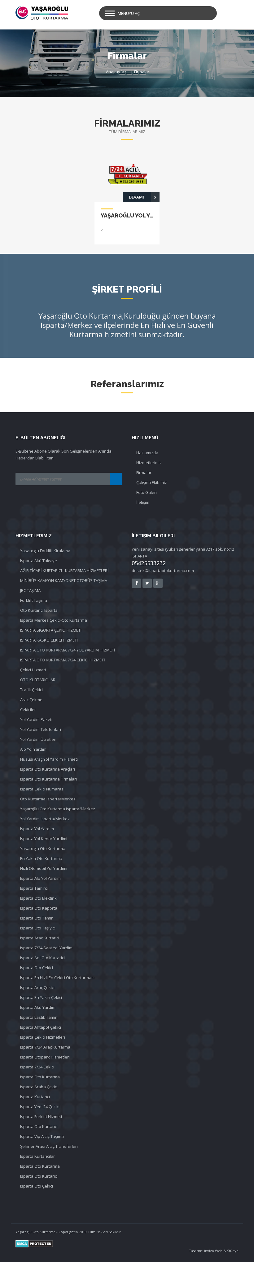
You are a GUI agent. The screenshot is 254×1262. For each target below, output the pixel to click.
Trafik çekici (31, 689)
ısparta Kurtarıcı (35, 1096)
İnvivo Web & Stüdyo (221, 1250)
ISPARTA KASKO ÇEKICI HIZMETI (49, 640)
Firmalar (141, 71)
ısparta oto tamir (36, 918)
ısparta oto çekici (36, 967)
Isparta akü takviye (38, 560)
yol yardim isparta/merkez (45, 818)
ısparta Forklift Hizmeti (41, 1116)
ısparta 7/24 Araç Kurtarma (45, 1047)
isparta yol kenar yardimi (43, 838)
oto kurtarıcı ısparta (39, 610)
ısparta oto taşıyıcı (37, 928)
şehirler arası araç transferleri (49, 1146)
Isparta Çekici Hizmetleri (42, 1037)
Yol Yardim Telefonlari (40, 729)
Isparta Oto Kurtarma (40, 1077)
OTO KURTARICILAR (37, 679)
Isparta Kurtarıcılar (37, 1156)
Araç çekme (31, 699)
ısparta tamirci (34, 888)
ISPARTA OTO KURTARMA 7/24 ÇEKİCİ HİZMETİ (62, 660)
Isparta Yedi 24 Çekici (39, 1106)
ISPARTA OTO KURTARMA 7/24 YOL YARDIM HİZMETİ (67, 650)
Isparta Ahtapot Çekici (40, 1027)
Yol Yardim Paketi (36, 719)
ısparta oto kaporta (38, 908)
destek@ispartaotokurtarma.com (163, 570)
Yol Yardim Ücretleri (38, 739)
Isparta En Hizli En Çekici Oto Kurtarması (57, 977)
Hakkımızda (147, 452)
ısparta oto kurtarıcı (39, 1176)
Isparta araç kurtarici (39, 938)
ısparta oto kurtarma (40, 1166)
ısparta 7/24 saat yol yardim (46, 948)
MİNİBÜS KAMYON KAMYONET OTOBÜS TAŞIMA (63, 580)
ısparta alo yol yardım (40, 878)
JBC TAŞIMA (30, 590)
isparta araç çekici (37, 987)
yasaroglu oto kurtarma (42, 848)
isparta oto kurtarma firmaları (48, 779)
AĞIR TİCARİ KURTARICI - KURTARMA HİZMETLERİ (64, 570)
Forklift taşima (33, 600)
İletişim (142, 502)
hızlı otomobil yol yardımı (43, 868)
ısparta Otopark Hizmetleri (45, 1057)
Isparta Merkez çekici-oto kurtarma (53, 620)
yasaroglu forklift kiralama (45, 550)
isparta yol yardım (37, 828)
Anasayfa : (116, 71)
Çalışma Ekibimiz (151, 482)
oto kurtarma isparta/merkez (48, 799)
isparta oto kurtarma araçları (47, 769)
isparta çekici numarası (42, 789)
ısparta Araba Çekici (39, 1087)
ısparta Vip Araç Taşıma (42, 1136)
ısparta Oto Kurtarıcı (39, 1126)
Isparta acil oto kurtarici (42, 957)
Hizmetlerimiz (149, 462)
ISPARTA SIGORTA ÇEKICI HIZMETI (50, 630)
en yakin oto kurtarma (41, 858)
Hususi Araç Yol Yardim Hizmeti (49, 759)
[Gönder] (116, 479)
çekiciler (28, 709)
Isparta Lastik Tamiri (39, 1017)
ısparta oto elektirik (38, 898)
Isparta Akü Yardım (37, 1007)
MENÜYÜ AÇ (129, 13)
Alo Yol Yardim (33, 749)
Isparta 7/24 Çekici (37, 1067)
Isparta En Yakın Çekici (41, 997)
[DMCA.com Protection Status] (127, 1243)
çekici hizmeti (33, 670)
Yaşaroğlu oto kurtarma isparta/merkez (57, 809)
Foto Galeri (146, 492)
